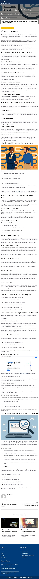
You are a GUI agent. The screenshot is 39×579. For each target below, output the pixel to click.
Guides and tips (25, 551)
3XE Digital (18, 191)
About (2, 553)
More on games (25, 553)
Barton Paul (6, 31)
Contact (2, 555)
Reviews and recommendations (28, 555)
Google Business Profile (23, 373)
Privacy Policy (3, 557)
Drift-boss (3, 1)
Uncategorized (24, 557)
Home (2, 551)
